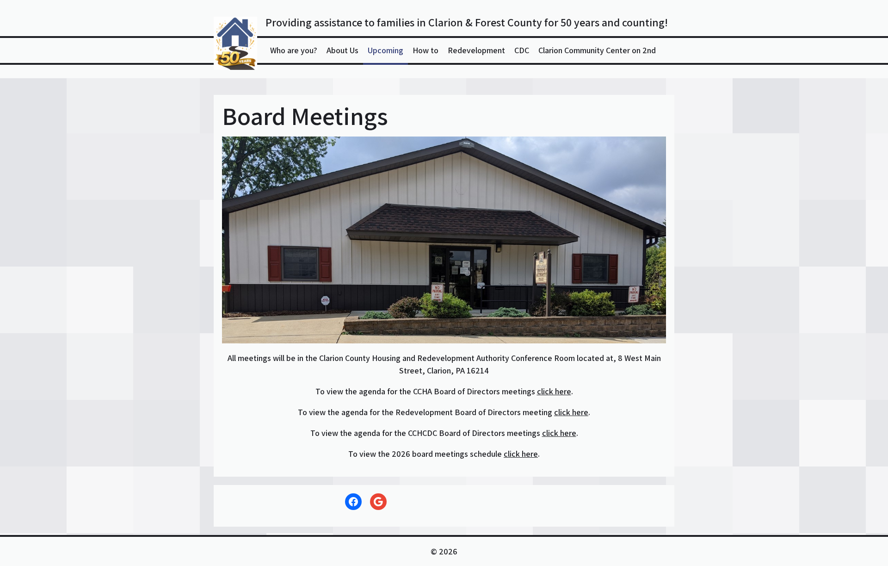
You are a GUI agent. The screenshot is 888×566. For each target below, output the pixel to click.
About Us (342, 50)
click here (554, 391)
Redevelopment (476, 50)
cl (507, 453)
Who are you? (293, 50)
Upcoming (385, 50)
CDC (521, 50)
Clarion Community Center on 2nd (597, 50)
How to (425, 50)
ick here (524, 453)
